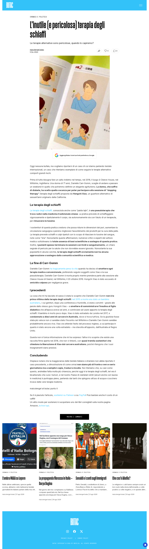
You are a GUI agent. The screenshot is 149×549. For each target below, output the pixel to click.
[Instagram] (67, 531)
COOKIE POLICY (83, 538)
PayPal (82, 395)
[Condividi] (99, 50)
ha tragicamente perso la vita (64, 268)
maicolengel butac (37, 50)
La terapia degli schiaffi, (41, 210)
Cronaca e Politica (9, 472)
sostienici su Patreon (64, 395)
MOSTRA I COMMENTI (74, 417)
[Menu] (141, 5)
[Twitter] (81, 531)
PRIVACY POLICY (67, 538)
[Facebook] (74, 531)
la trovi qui (44, 405)
